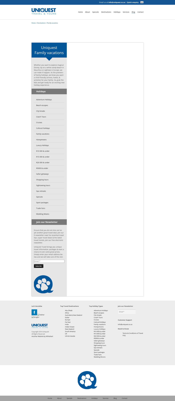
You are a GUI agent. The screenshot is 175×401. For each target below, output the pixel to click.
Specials (95, 12)
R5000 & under (42, 168)
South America (70, 331)
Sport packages (42, 202)
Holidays (117, 12)
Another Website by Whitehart (42, 336)
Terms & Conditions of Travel (133, 333)
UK (66, 334)
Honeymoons (41, 139)
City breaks (40, 111)
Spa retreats (41, 191)
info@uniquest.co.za (116, 2)
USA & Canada (70, 336)
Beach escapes (42, 105)
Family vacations (42, 134)
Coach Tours (41, 117)
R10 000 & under (43, 151)
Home (80, 12)
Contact (141, 12)
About (87, 12)
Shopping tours (42, 180)
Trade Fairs (40, 208)
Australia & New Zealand (73, 315)
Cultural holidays (43, 128)
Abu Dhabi (68, 310)
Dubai (67, 317)
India (67, 324)
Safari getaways (42, 174)
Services (126, 12)
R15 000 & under (43, 157)
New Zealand (69, 329)
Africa (67, 313)
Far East (68, 322)
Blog (133, 12)
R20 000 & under (43, 162)
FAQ (124, 335)
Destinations (106, 12)
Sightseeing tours (43, 185)
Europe (67, 320)
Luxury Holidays (42, 145)
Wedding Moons (42, 214)
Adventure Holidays (44, 99)
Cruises (39, 122)
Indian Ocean (69, 327)
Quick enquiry (133, 2)
